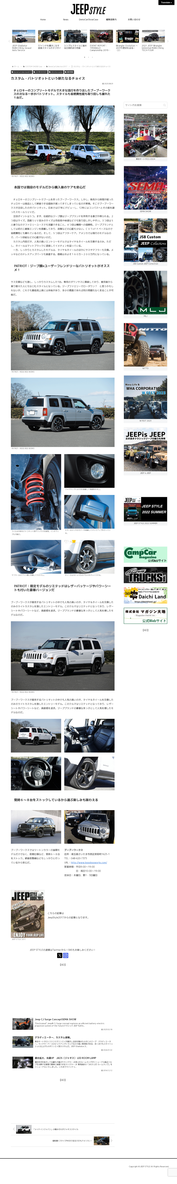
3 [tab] (92, 57)
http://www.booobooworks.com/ (89, 862)
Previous (9, 41)
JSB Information (57, 72)
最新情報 (70, 72)
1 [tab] (84, 57)
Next (168, 41)
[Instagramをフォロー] (65, 955)
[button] (164, 105)
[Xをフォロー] (59, 955)
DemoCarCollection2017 (22, 72)
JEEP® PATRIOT (41, 72)
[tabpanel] (24, 41)
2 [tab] (88, 57)
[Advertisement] (63, 985)
